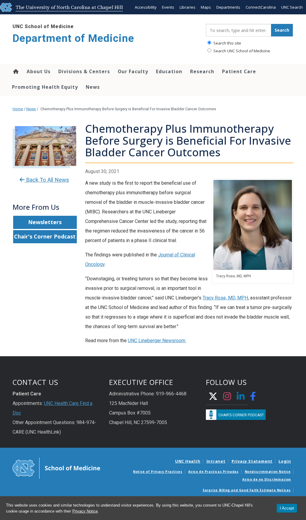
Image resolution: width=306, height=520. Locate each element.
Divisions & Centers (84, 71)
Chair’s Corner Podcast (241, 415)
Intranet (216, 461)
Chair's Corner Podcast (45, 236)
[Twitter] (213, 397)
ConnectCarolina (261, 7)
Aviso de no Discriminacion (266, 479)
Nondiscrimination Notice (268, 471)
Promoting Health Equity (45, 87)
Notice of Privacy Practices (157, 471)
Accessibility (146, 7)
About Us (39, 71)
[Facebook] (253, 397)
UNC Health (188, 461)
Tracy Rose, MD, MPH (225, 298)
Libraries (187, 7)
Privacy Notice (85, 511)
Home (15, 71)
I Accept (287, 508)
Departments (228, 7)
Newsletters (45, 222)
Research (202, 71)
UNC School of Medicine (43, 26)
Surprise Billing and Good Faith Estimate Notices (247, 490)
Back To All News (47, 180)
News (93, 87)
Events (168, 7)
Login (285, 461)
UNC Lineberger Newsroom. (157, 340)
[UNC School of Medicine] (56, 467)
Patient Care (239, 71)
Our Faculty (133, 71)
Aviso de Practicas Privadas (213, 471)
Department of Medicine (73, 38)
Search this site (226, 43)
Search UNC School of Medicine (241, 50)
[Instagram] (227, 397)
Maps (206, 7)
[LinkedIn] (240, 397)
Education (169, 71)
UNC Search (292, 7)
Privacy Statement (252, 461)
